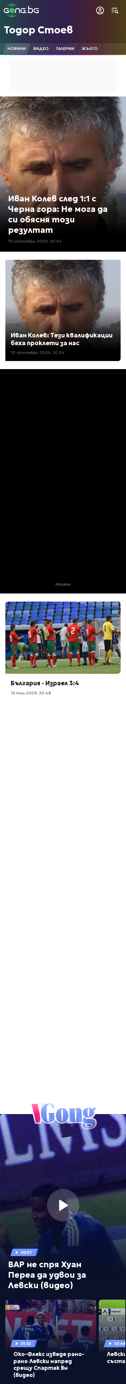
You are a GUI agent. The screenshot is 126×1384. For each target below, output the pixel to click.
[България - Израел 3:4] (63, 638)
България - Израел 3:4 (45, 683)
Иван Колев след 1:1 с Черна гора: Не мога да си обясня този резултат (58, 215)
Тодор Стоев (38, 30)
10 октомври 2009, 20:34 (35, 241)
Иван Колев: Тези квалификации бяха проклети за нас (62, 339)
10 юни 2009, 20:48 (31, 692)
